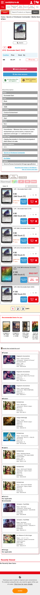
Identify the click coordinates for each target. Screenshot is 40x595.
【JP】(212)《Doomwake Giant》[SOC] (23, 248)
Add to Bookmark (21, 69)
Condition (6, 55)
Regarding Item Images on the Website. (26, 167)
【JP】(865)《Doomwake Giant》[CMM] (24, 228)
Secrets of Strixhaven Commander (14, 152)
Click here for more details (23, 584)
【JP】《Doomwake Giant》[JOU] (22, 189)
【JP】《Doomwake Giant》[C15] (22, 208)
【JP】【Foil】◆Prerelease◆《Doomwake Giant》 (24, 268)
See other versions (20, 74)
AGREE (20, 591)
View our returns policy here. (30, 169)
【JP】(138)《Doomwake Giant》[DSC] (23, 287)
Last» (27, 308)
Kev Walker (7, 158)
